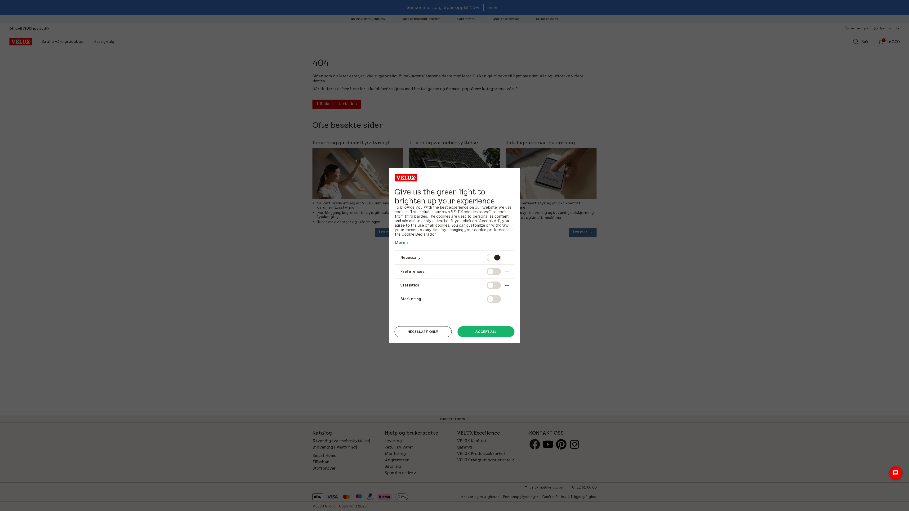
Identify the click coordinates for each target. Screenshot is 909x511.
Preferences (412, 271)
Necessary (410, 257)
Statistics (409, 285)
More (400, 242)
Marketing (410, 298)
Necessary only (423, 332)
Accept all (486, 332)
